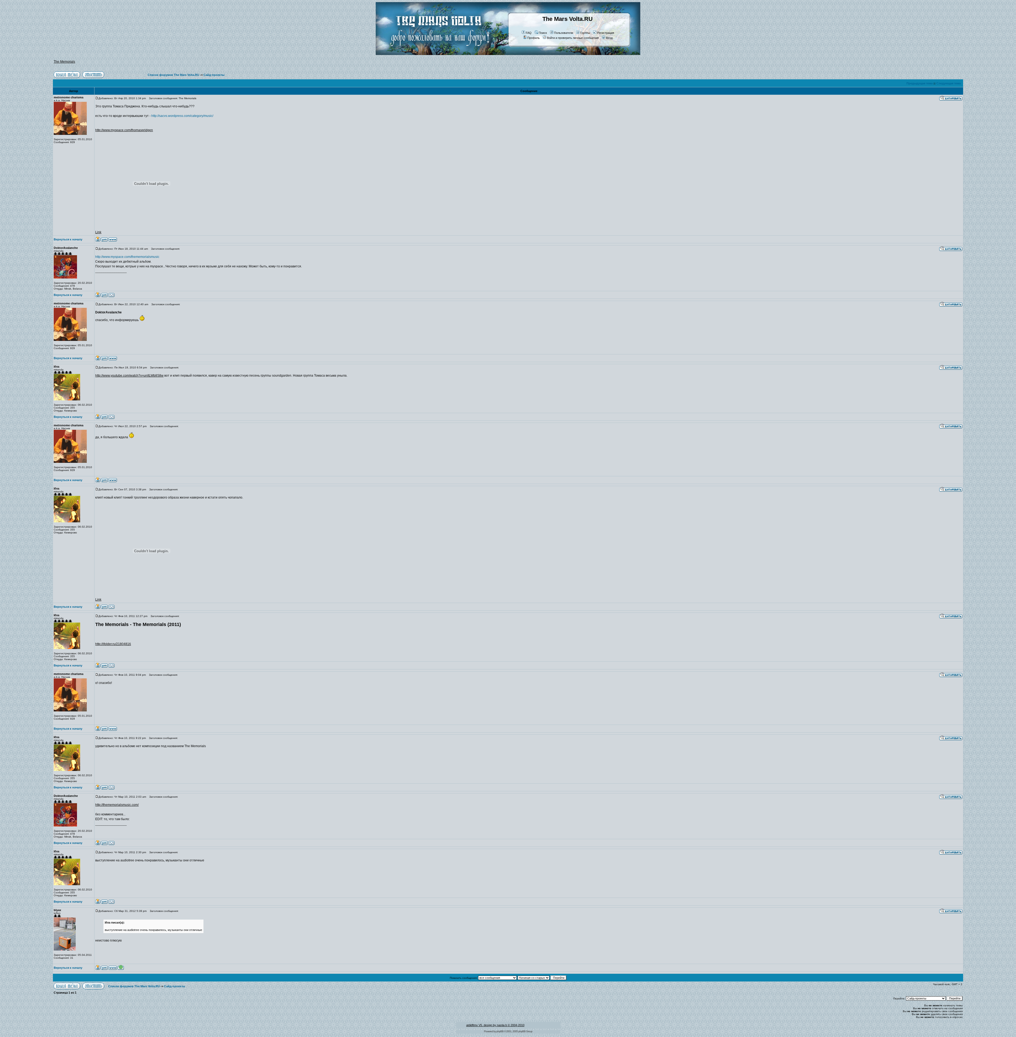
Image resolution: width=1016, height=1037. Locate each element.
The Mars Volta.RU (567, 19)
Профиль (533, 37)
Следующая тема (948, 83)
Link (98, 232)
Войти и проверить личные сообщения (573, 37)
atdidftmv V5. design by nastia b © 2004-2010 (495, 1025)
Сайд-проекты (213, 74)
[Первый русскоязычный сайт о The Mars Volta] (435, 54)
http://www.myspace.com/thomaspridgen (124, 130)
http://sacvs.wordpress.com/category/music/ (182, 116)
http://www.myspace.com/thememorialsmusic (127, 257)
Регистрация (605, 32)
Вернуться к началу (68, 239)
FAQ (529, 32)
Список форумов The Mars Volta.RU (173, 74)
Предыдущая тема (919, 83)
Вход (609, 37)
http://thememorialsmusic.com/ (117, 805)
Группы (585, 32)
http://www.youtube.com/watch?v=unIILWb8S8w (129, 375)
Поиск (543, 32)
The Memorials (64, 61)
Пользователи (563, 32)
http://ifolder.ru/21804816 (113, 644)
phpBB (500, 1031)
